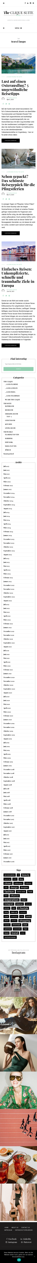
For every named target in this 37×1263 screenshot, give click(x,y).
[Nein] (34, 1256)
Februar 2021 (8, 670)
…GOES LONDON (11, 388)
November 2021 (8, 635)
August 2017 (7, 831)
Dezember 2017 (8, 816)
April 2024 (7, 524)
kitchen (7, 908)
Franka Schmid (12, 98)
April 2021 (6, 662)
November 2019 (8, 727)
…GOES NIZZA (10, 392)
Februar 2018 (8, 808)
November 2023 (8, 543)
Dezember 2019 (8, 723)
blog (21, 879)
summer (8, 929)
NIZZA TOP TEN (10, 446)
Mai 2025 (6, 474)
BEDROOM (9, 410)
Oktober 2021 (8, 639)
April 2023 (6, 570)
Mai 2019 (6, 750)
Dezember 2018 (8, 769)
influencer (15, 896)
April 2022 (6, 616)
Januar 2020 (7, 720)
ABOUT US (15, 1227)
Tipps (25, 929)
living (6, 912)
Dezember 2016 (8, 862)
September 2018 (9, 781)
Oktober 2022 (8, 593)
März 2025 (7, 482)
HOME (7, 1227)
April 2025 (6, 478)
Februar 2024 (8, 532)
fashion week (21, 891)
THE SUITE (19, 77)
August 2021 (7, 647)
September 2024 (9, 505)
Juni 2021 (6, 654)
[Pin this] (9, 103)
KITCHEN (8, 424)
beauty (25, 875)
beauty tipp (7, 879)
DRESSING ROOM (13, 172)
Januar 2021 (7, 674)
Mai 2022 (6, 612)
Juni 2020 (6, 700)
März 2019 (7, 758)
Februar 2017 (8, 854)
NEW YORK (9, 442)
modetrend (14, 916)
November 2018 (8, 773)
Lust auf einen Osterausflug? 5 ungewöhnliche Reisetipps (15, 87)
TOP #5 (9, 417)
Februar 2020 (8, 716)
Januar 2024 (7, 535)
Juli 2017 (6, 835)
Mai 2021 (6, 658)
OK (19, 1260)
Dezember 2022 (8, 585)
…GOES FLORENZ (11, 384)
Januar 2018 (7, 812)
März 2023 (7, 574)
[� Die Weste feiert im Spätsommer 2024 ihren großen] (18, 1015)
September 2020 (9, 689)
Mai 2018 (6, 796)
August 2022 (7, 601)
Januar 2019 (7, 766)
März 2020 (7, 712)
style (25, 925)
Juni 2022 (6, 608)
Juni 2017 (6, 839)
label (13, 908)
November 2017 (8, 819)
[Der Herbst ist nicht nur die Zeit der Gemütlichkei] (18, 978)
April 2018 (6, 800)
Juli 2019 (6, 743)
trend (15, 933)
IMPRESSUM (8, 1230)
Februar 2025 (8, 486)
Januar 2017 (7, 858)
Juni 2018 (6, 792)
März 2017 (6, 850)
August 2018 (7, 785)
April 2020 (7, 708)
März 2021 (6, 666)
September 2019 (9, 735)
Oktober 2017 (8, 823)
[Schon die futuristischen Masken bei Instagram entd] (18, 1053)
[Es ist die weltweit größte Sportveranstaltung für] (18, 1127)
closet (8, 883)
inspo (23, 900)
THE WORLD (8, 432)
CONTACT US (25, 1227)
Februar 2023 (8, 578)
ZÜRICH (8, 450)
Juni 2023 (6, 562)
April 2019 (6, 754)
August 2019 (7, 739)
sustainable (17, 929)
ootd (28, 916)
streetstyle (16, 925)
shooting (14, 920)
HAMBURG (9, 438)
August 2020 (7, 693)
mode (6, 916)
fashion (9, 891)
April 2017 (6, 846)
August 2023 (7, 555)
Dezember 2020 (9, 677)
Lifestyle (23, 908)
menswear (23, 912)
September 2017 (9, 827)
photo (7, 920)
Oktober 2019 (8, 731)
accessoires (10, 875)
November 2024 (8, 497)
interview (28, 904)
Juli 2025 (6, 466)
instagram (9, 904)
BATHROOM (9, 406)
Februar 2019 (8, 762)
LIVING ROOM (12, 264)
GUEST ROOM (12, 77)
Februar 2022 (8, 624)
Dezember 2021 (8, 631)
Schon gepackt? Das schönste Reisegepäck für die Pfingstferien (18, 182)
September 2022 (9, 597)
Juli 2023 (6, 558)
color (6, 887)
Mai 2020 (6, 704)
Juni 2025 (6, 470)
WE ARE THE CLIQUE (12, 400)
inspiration (11, 899)
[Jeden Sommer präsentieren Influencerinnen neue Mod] (18, 1090)
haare (6, 895)
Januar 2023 (7, 581)
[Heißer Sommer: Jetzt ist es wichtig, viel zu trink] (18, 1165)
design (14, 887)
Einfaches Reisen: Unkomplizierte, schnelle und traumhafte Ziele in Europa (18, 277)
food (30, 892)
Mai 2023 (6, 566)
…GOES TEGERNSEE (12, 396)
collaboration (18, 883)
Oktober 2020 (8, 685)
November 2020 (8, 681)
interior (19, 904)
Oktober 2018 (8, 777)
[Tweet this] (6, 103)
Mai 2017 (6, 842)
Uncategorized (8, 454)
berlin (15, 879)
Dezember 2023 (8, 539)
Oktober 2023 (8, 547)
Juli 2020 (6, 697)
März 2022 (7, 620)
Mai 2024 (6, 520)
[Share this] (3, 103)
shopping (24, 920)
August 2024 (7, 509)
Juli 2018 (6, 789)
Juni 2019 (6, 746)
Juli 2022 (6, 604)
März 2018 (7, 804)
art (18, 875)
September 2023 (9, 551)
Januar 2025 (7, 489)
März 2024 (7, 528)
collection (28, 883)
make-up (14, 912)
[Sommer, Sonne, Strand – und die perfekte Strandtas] (18, 1202)
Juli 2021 (6, 651)
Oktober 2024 (8, 501)
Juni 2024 (6, 516)
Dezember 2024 (8, 493)
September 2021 (9, 643)
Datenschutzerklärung (24, 1230)
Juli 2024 (6, 512)
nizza (21, 916)
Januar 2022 (7, 627)
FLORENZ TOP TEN (12, 435)
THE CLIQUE (8, 382)
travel (7, 933)
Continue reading (11, 140)
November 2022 (8, 589)
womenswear (10, 937)
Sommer (7, 925)
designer (24, 887)
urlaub (22, 933)
